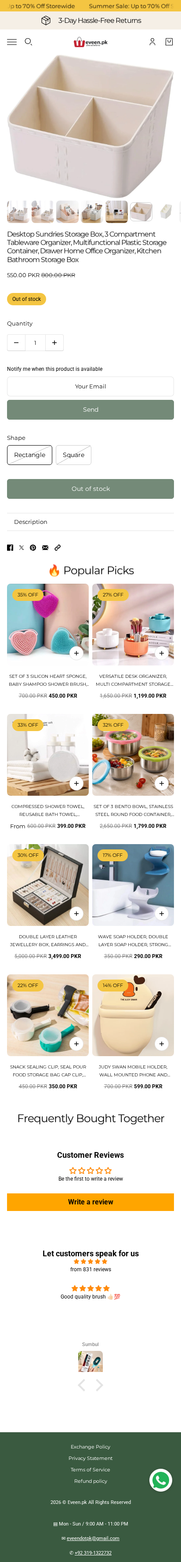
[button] (57, 547)
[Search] (28, 42)
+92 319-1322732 (93, 1553)
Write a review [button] (90, 1202)
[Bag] (169, 42)
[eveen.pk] (90, 42)
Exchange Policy (90, 1447)
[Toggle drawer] (12, 42)
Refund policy (90, 1481)
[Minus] (16, 342)
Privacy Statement (90, 1458)
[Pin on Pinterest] (33, 547)
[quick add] (76, 653)
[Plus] (54, 342)
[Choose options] (162, 653)
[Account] (152, 42)
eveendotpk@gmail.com (93, 1538)
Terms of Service (90, 1470)
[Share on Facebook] (10, 547)
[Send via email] (45, 547)
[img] (90, 1262)
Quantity (20, 323)
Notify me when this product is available (54, 369)
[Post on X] (21, 548)
